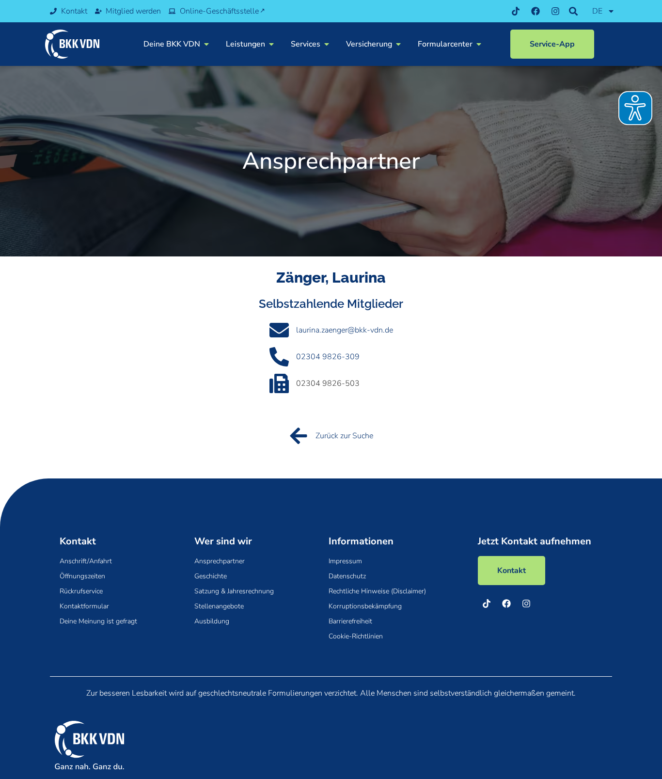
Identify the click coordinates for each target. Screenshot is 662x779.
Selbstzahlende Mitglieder (331, 304)
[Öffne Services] (327, 44)
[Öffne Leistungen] (271, 44)
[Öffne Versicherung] (398, 44)
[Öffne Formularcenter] (479, 44)
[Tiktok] (515, 11)
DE (597, 11)
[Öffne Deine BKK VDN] (206, 44)
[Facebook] (535, 11)
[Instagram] (555, 11)
